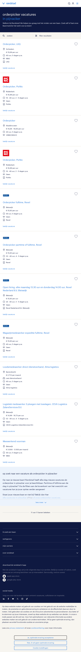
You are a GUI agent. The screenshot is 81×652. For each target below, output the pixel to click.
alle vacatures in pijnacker (14, 498)
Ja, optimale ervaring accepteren (40, 638)
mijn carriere (8, 546)
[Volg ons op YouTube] (13, 599)
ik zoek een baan (9, 532)
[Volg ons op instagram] (22, 599)
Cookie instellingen (40, 648)
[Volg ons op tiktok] (27, 599)
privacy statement (17, 628)
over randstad (8, 553)
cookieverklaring (37, 628)
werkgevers (7, 539)
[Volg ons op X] (18, 599)
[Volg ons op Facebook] (8, 599)
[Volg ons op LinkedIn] (4, 599)
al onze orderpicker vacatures (46, 498)
